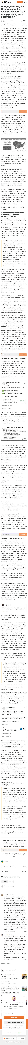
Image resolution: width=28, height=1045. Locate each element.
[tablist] (7, 881)
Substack (7, 1042)
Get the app (21, 1038)
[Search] (25, 970)
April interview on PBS (8, 633)
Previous (6, 871)
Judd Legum (3, 19)
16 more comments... (6, 963)
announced (4, 310)
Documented (21, 828)
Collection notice (14, 1034)
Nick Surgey (11, 19)
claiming (3, 330)
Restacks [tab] (11, 881)
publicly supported (13, 269)
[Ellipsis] (26, 895)
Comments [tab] (4, 881)
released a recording (13, 304)
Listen (24, 20)
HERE (8, 834)
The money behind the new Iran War (9, 975)
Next (23, 871)
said (11, 351)
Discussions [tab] (12, 970)
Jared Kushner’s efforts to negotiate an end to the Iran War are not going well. (10, 993)
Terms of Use (21, 853)
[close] (24, 997)
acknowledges (19, 783)
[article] (14, 979)
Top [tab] (3, 970)
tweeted (20, 65)
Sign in (25, 2)
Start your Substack (10, 1038)
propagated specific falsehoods (11, 287)
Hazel (5, 935)
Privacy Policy (16, 1028)
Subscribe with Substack (15, 1022)
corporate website (16, 545)
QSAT (5, 895)
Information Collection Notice (15, 854)
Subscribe (19, 2)
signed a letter (13, 560)
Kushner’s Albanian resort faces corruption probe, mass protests (10, 988)
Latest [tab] (6, 970)
